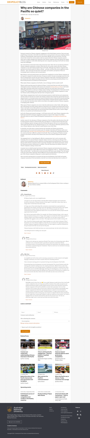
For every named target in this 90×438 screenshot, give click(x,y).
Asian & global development (66, 412)
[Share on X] (42, 173)
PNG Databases (64, 422)
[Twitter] (28, 186)
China (22, 167)
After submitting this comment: (28, 318)
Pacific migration (64, 410)
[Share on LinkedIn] (36, 173)
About (38, 2)
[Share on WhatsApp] (47, 173)
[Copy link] (53, 173)
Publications (56, 2)
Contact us (51, 410)
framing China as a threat (56, 86)
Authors (44, 2)
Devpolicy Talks (64, 420)
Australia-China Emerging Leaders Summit (39, 131)
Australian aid (63, 407)
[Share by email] (50, 173)
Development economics (30, 167)
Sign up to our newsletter (14, 421)
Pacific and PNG (64, 409)
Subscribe (80, 2)
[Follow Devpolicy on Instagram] (80, 411)
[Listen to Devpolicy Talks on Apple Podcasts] (79, 418)
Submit (71, 2)
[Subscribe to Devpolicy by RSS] (80, 414)
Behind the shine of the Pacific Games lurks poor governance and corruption (27, 379)
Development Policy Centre (66, 415)
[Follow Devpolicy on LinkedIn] (77, 411)
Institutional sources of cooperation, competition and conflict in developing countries (27, 397)
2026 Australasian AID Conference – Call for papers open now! (61, 395)
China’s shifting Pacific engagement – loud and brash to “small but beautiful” (45, 354)
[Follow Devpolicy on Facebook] (77, 414)
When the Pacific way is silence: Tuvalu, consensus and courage (62, 378)
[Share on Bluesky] (45, 173)
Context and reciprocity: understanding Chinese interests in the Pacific (27, 354)
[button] (67, 2)
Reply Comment (27, 233)
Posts (49, 2)
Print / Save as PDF (45, 162)
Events (62, 2)
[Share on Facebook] (39, 173)
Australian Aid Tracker (65, 417)
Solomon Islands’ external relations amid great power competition (62, 354)
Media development (42, 167)
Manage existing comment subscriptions (30, 323)
